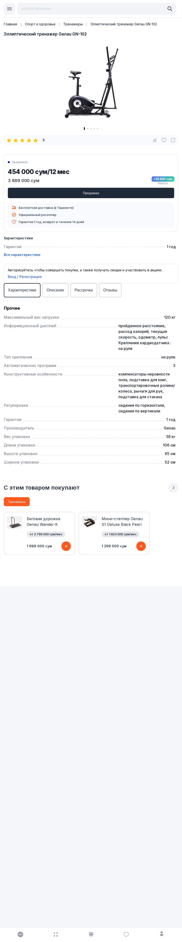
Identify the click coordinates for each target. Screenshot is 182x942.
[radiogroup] (23, 140)
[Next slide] (173, 487)
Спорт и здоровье (40, 24)
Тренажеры (73, 24)
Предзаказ (91, 193)
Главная (10, 24)
